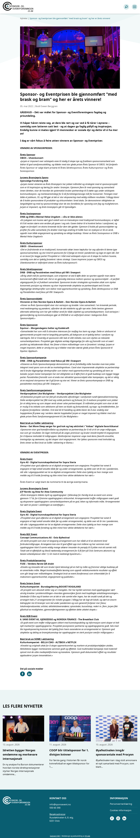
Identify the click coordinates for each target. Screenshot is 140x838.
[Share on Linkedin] (29, 675)
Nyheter (23, 18)
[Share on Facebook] (22, 675)
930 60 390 (54, 807)
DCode (87, 836)
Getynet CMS (55, 836)
